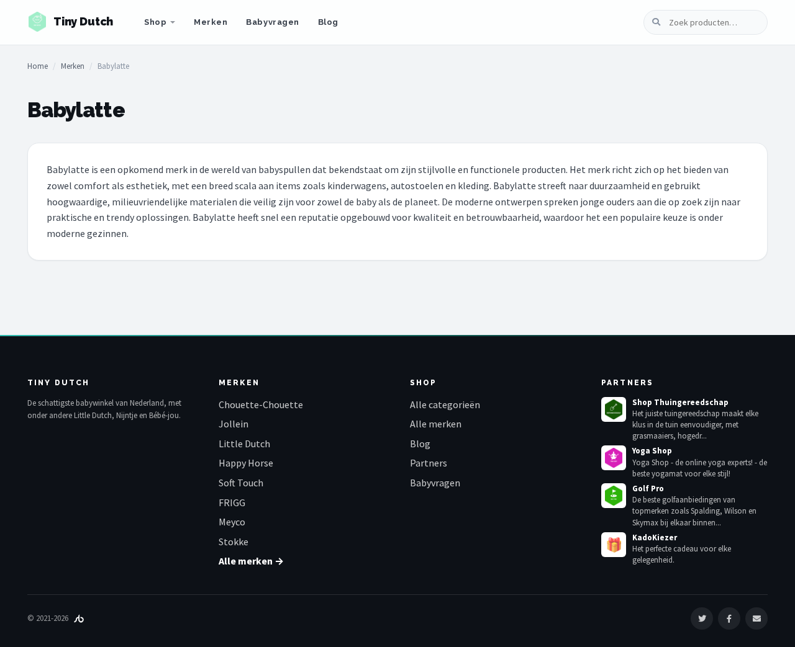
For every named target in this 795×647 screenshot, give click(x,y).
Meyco (232, 521)
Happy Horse (246, 463)
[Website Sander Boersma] (79, 618)
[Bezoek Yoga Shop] (613, 457)
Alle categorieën (445, 404)
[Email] (756, 618)
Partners (428, 463)
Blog (328, 22)
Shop (155, 22)
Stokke (233, 541)
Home (37, 66)
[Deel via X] (702, 618)
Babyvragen (272, 22)
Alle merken (435, 423)
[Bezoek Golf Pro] (613, 495)
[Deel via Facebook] (729, 618)
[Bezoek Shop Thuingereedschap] (613, 409)
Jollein (233, 423)
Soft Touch (241, 482)
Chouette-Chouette (261, 404)
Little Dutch (244, 443)
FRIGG (232, 502)
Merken (210, 22)
